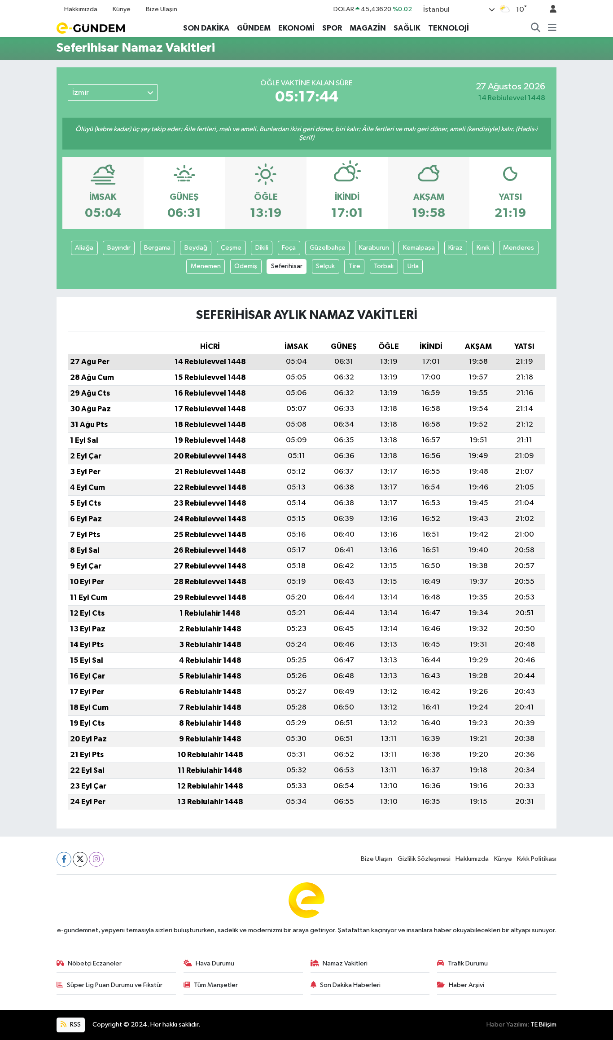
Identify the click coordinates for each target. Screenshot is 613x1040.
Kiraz (455, 247)
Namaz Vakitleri (345, 963)
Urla (413, 266)
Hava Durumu (215, 963)
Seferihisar (286, 266)
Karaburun (374, 247)
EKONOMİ (296, 28)
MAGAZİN (368, 28)
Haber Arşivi (466, 985)
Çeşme (231, 247)
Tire (354, 266)
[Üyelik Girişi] (549, 9)
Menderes (518, 247)
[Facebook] (64, 859)
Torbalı (384, 266)
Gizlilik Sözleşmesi (424, 858)
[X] (80, 859)
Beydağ (195, 247)
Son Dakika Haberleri (350, 985)
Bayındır (119, 247)
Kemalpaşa (419, 247)
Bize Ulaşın (161, 9)
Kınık (483, 247)
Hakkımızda (80, 9)
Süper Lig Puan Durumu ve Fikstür (114, 985)
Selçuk (325, 266)
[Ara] (535, 28)
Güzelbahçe (328, 247)
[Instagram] (96, 859)
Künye (122, 9)
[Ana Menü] (552, 28)
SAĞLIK (407, 28)
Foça (289, 247)
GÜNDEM (254, 28)
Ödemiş (245, 266)
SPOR (332, 28)
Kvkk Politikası (536, 858)
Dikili (261, 247)
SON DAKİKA (206, 28)
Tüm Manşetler (216, 985)
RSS (75, 1024)
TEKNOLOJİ (448, 28)
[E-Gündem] (91, 27)
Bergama (157, 247)
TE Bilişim (543, 1024)
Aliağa (84, 247)
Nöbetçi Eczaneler (95, 963)
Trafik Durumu (468, 963)
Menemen (206, 266)
